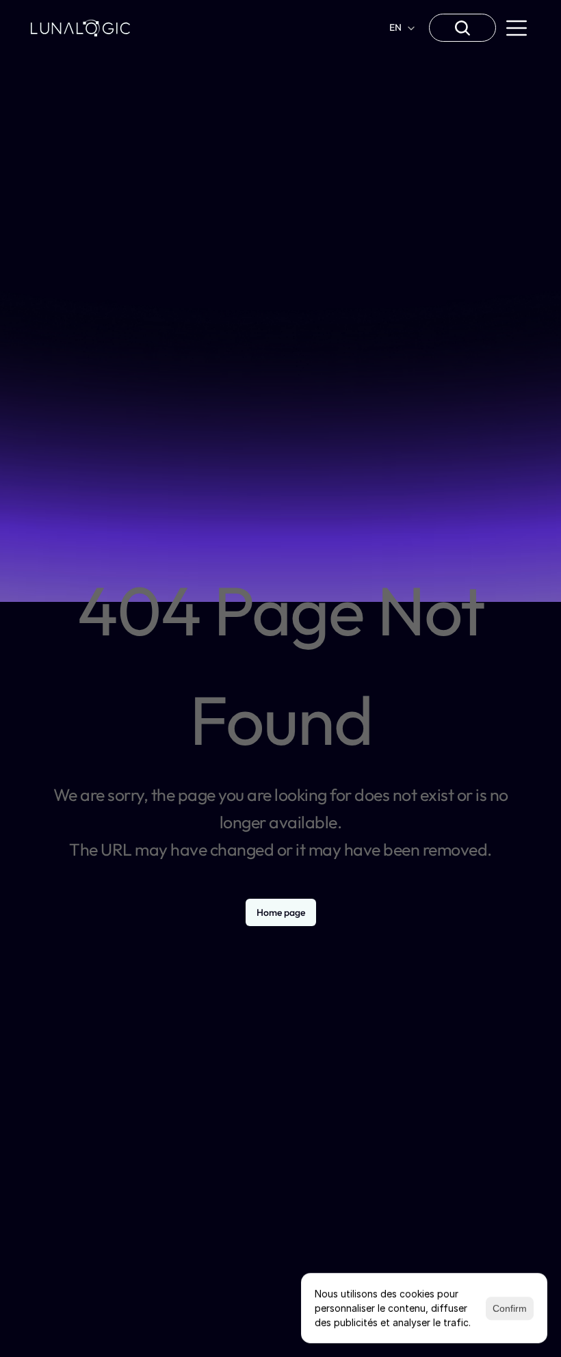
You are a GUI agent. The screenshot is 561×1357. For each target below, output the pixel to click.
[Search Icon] (462, 28)
